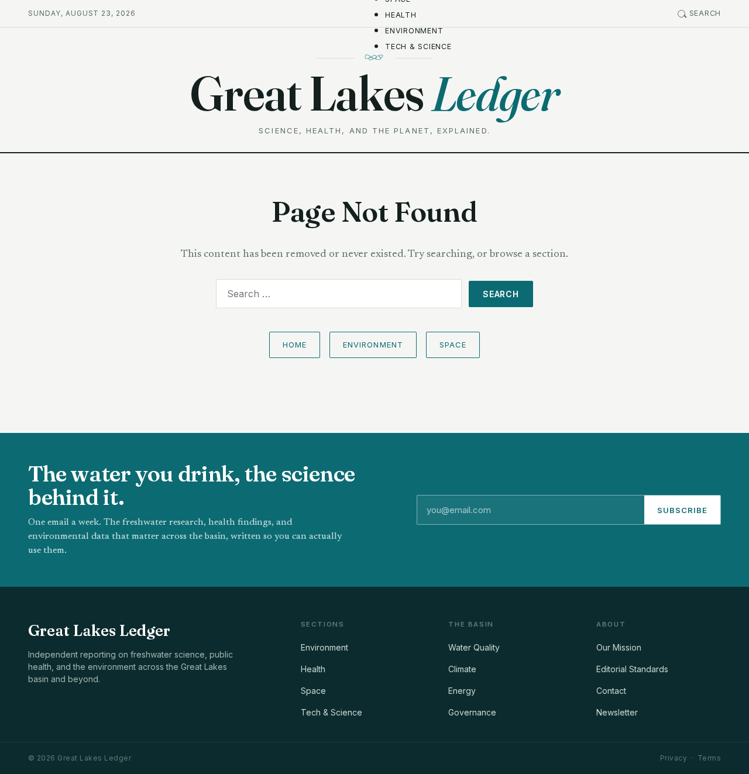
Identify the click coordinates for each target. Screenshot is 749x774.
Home (295, 344)
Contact (611, 691)
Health (401, 15)
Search (705, 13)
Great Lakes (374, 93)
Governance (472, 712)
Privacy (673, 758)
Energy (462, 691)
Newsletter (617, 712)
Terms (709, 758)
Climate (462, 669)
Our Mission (618, 647)
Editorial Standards (632, 669)
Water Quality (474, 647)
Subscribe (682, 510)
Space (452, 344)
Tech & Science (418, 46)
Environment (414, 30)
